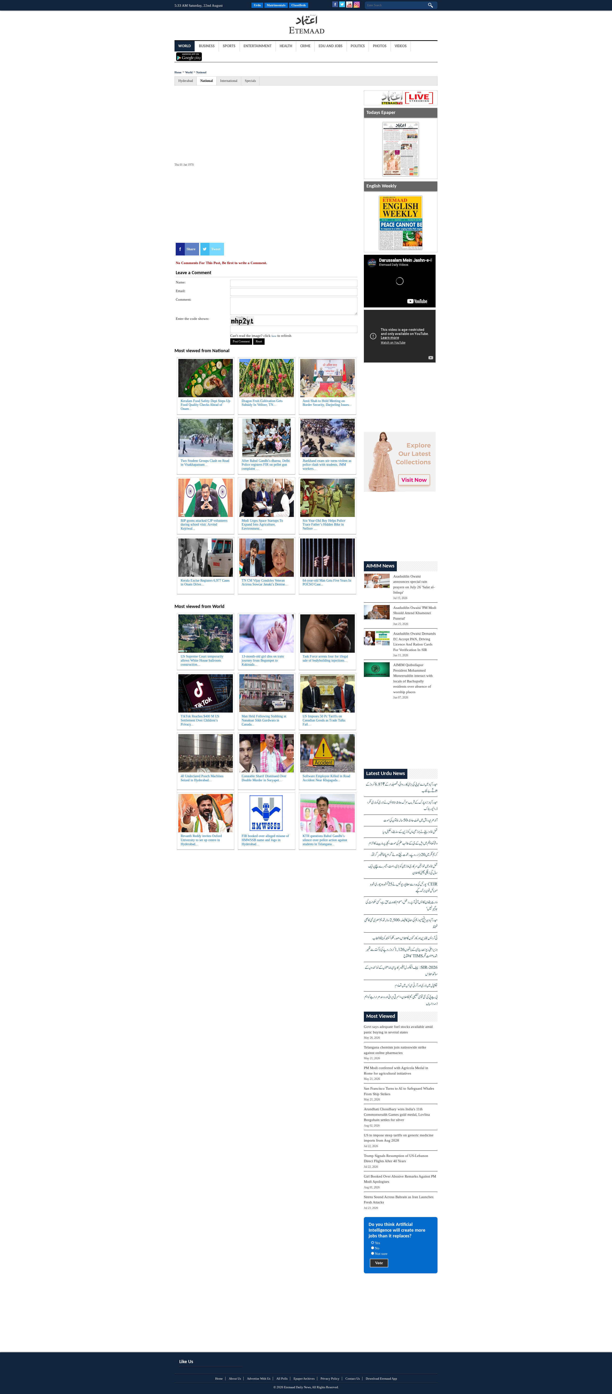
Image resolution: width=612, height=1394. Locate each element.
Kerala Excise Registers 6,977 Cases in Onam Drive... (205, 582)
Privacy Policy (330, 1378)
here (274, 335)
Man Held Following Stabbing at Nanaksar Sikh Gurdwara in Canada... (264, 720)
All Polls (282, 1378)
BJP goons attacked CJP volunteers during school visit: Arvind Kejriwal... (204, 525)
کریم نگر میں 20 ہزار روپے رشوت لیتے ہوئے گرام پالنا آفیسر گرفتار (404, 855)
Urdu (257, 5)
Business (207, 46)
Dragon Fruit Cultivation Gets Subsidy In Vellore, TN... (262, 403)
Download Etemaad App (381, 1378)
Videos (401, 46)
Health (286, 46)
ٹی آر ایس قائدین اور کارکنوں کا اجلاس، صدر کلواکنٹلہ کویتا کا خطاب (404, 938)
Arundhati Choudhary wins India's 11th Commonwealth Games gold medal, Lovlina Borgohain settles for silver (397, 1114)
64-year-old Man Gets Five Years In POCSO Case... (327, 582)
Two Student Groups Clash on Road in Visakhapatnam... (205, 463)
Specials (250, 81)
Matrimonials (276, 5)
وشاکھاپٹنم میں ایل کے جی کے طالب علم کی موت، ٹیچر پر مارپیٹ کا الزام (403, 843)
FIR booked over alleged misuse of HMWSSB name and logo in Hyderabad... (265, 840)
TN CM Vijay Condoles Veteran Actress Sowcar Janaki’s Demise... (265, 582)
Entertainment (258, 46)
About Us (235, 1378)
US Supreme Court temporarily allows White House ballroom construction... (202, 660)
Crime (305, 46)
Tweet (215, 249)
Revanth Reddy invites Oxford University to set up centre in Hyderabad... (201, 840)
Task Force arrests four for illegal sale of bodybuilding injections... (325, 658)
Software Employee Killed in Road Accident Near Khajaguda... (326, 778)
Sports (229, 46)
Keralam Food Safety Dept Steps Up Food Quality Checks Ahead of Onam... (205, 405)
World (184, 46)
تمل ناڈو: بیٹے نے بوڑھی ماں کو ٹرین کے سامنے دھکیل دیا (410, 832)
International (228, 81)
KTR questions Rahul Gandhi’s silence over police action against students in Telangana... (325, 840)
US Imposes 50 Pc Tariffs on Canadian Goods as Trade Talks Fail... (324, 720)
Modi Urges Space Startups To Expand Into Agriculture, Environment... (262, 525)
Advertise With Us (258, 1378)
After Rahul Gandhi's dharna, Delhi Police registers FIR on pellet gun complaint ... (266, 465)
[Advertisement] (213, 25)
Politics (358, 46)
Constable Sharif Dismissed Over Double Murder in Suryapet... (264, 778)
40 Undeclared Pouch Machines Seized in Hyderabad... (202, 778)
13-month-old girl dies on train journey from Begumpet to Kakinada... (263, 660)
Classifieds (298, 5)
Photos (380, 46)
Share (191, 249)
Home (178, 72)
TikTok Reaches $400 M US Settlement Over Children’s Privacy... (200, 720)
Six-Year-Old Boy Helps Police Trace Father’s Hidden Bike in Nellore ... (324, 525)
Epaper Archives (304, 1378)
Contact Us (352, 1378)
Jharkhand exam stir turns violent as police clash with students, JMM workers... (327, 465)
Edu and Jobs (331, 46)
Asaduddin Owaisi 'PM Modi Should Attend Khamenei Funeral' (414, 613)
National (201, 72)
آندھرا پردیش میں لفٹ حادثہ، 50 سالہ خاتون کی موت (410, 820)
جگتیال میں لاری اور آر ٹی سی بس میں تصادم (416, 986)
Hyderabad (185, 81)
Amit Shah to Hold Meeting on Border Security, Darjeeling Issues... (327, 403)
